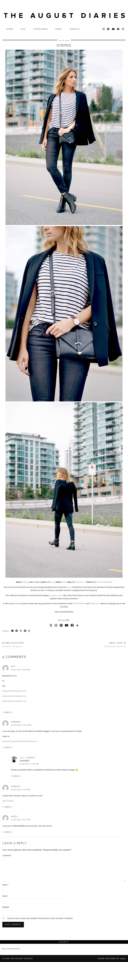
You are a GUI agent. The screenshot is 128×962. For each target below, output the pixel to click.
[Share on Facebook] (17, 631)
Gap (53, 582)
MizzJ (14, 816)
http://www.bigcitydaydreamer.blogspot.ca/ (20, 741)
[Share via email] (12, 631)
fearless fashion (115, 645)
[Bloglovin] (77, 625)
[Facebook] (118, 29)
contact (74, 29)
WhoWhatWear (79, 603)
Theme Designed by (111, 958)
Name (5, 885)
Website (5, 907)
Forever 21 (80, 582)
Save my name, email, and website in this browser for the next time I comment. (40, 918)
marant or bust (13, 645)
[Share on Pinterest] (25, 631)
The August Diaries (21, 958)
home (9, 29)
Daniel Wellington (104, 582)
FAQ (23, 29)
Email (5, 896)
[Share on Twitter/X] (21, 631)
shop (58, 29)
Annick (15, 786)
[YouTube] (113, 29)
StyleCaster (94, 603)
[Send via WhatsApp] (29, 631)
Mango (25, 582)
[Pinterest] (108, 29)
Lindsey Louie (56, 595)
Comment (7, 855)
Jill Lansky (27, 757)
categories (40, 29)
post (69, 587)
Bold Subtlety (8, 801)
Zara (64, 582)
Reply (8, 712)
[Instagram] (104, 29)
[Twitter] (50, 625)
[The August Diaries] (64, 13)
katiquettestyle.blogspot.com (14, 691)
